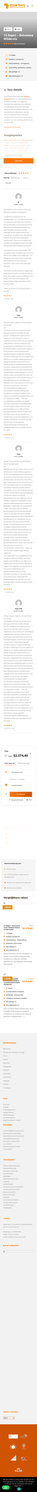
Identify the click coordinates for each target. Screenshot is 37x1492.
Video (18, 29)
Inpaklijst (6, 1181)
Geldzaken (7, 1176)
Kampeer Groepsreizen (11, 1141)
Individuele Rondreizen (11, 1139)
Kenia (5, 1056)
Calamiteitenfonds (9, 1168)
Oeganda (6, 1081)
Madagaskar (7, 1066)
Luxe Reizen (7, 1144)
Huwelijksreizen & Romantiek (13, 1136)
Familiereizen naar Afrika (12, 1133)
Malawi (5, 1059)
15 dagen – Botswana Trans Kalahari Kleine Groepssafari (12, 927)
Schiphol (6, 1197)
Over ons (6, 1104)
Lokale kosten (8, 1184)
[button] (5, 1487)
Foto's (9, 29)
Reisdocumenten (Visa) (11, 1189)
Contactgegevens (9, 1110)
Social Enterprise (9, 1118)
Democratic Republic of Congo (14, 1052)
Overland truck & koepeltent (13, 1187)
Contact (6, 1107)
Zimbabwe (7, 1088)
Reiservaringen (8, 1115)
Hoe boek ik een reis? (10, 1179)
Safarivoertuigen (9, 1194)
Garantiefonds (8, 1173)
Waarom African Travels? (12, 1120)
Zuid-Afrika (7, 1077)
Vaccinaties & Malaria (10, 1200)
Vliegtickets (7, 1208)
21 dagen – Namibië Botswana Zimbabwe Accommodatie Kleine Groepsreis (12, 981)
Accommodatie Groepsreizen (13, 1131)
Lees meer (18, 160)
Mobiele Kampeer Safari (11, 1146)
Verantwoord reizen (10, 1202)
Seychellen (7, 1074)
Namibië (6, 1070)
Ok (19, 1489)
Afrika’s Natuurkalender (11, 1166)
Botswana (6, 1049)
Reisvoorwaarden (9, 1192)
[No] (34, 1484)
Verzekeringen (8, 1205)
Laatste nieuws (8, 1112)
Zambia (5, 1084)
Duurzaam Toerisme (10, 1171)
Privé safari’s (7, 1149)
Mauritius (6, 1063)
